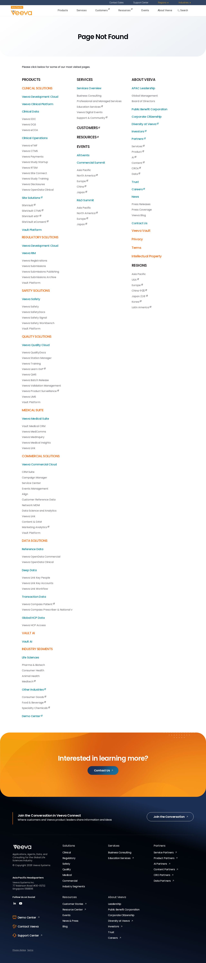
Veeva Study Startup (35, 162)
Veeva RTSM (29, 168)
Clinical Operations (35, 138)
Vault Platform (32, 230)
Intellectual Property (147, 256)
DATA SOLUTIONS (34, 540)
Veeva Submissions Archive (39, 277)
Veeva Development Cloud (40, 97)
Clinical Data (30, 111)
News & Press (70, 921)
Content (137, 163)
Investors (138, 131)
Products (63, 10)
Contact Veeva (28, 926)
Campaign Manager (34, 477)
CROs (135, 168)
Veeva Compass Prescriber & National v (47, 610)
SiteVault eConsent (34, 222)
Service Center (31, 483)
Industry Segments (73, 886)
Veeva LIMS (29, 397)
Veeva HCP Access (34, 625)
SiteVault (28, 205)
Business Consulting (89, 96)
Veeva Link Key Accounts (37, 583)
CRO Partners (162, 875)
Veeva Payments (32, 156)
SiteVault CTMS (32, 211)
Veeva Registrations (34, 260)
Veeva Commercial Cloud (39, 464)
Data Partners (162, 881)
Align (25, 494)
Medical (67, 875)
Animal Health (31, 676)
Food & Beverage (33, 702)
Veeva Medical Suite (35, 419)
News (135, 197)
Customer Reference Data (39, 499)
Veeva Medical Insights (36, 443)
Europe (81, 181)
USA (134, 280)
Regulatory (68, 858)
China (81, 187)
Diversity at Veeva (144, 124)
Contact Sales (116, 2)
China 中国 (138, 290)
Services (82, 10)
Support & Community (91, 118)
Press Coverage (142, 210)
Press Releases (141, 204)
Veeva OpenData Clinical (38, 190)
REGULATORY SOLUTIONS (40, 237)
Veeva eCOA (30, 130)
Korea (136, 302)
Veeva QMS (29, 374)
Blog (65, 926)
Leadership (114, 904)
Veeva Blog (139, 215)
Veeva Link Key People (36, 578)
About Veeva (165, 10)
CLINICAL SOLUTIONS (37, 88)
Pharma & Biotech (33, 665)
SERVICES (85, 79)
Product (137, 152)
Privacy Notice (19, 950)
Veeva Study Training (35, 178)
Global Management (145, 96)
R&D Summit (85, 200)
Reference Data (32, 549)
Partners (138, 139)
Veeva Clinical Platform (37, 104)
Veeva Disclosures (33, 184)
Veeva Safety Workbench (38, 323)
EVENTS (83, 146)
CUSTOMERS (87, 127)
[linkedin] (15, 904)
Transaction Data (34, 597)
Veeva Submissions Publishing (40, 272)
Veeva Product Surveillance (39, 391)
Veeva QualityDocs (34, 352)
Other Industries (33, 690)
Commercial (69, 881)
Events (145, 10)
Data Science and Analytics (39, 511)
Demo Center (31, 716)
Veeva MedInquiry (33, 437)
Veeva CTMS (30, 151)
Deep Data (29, 570)
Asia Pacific (84, 170)
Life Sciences (30, 657)
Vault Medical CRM (33, 426)
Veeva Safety (31, 299)
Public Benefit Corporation (149, 109)
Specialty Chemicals (35, 708)
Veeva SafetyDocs (33, 312)
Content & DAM (32, 522)
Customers (101, 10)
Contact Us (139, 223)
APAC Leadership (143, 88)
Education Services (89, 107)
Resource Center (72, 909)
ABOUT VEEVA (143, 79)
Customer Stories (72, 904)
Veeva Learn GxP (33, 369)
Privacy (137, 239)
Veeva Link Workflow (35, 589)
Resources (124, 10)
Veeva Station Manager (37, 358)
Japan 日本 (139, 296)
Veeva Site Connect (34, 173)
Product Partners (164, 858)
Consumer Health (33, 670)
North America (86, 175)
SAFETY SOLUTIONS (36, 290)
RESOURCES (87, 137)
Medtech (28, 681)
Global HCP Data (33, 618)
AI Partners (160, 864)
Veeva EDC (29, 119)
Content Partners (164, 869)
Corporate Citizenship (146, 117)
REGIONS (139, 265)
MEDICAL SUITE (33, 410)
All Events (83, 155)
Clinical (66, 852)
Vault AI (27, 641)
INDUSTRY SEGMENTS (37, 649)
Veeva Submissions (34, 266)
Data (135, 174)
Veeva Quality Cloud (36, 345)
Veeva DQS (29, 124)
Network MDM (31, 505)
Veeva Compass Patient (37, 604)
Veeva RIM (29, 253)
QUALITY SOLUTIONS (37, 336)
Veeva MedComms (34, 431)
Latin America (141, 307)
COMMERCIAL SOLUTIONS (41, 456)
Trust (135, 182)
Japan (81, 192)
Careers (137, 189)
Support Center (140, 2)
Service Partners (163, 852)
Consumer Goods (33, 697)
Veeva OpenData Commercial (41, 556)
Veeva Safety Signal (34, 318)
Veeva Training (31, 363)
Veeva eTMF (29, 145)
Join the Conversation (169, 817)
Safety (66, 864)
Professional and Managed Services (99, 101)
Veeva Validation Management (41, 385)
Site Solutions (31, 198)
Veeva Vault (141, 230)
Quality (66, 869)
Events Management (35, 489)
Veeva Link (28, 448)
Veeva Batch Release (35, 380)
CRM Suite (28, 472)
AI (133, 157)
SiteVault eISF (31, 216)
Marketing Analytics (35, 527)
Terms (136, 247)
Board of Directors (143, 101)
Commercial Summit (91, 163)
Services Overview (89, 88)
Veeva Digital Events (90, 112)
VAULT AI (28, 633)
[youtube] (21, 904)
